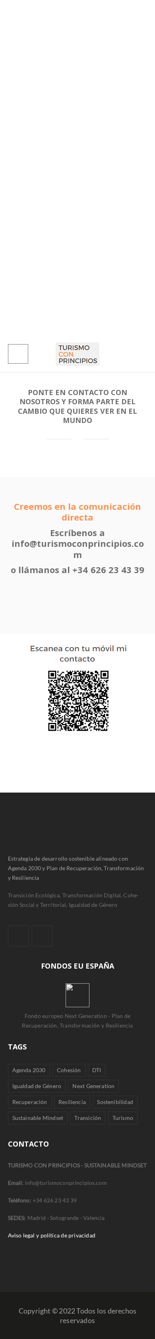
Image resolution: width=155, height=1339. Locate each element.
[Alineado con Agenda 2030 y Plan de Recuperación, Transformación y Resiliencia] (77, 354)
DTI (96, 1070)
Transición (87, 1117)
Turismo (122, 1117)
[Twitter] (42, 936)
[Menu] (18, 354)
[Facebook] (18, 936)
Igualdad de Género (37, 1086)
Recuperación (29, 1101)
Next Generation (93, 1086)
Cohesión (69, 1070)
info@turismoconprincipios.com (78, 548)
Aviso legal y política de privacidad (51, 1235)
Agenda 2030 (29, 1070)
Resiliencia (72, 1101)
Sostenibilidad (115, 1101)
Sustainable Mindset (38, 1117)
